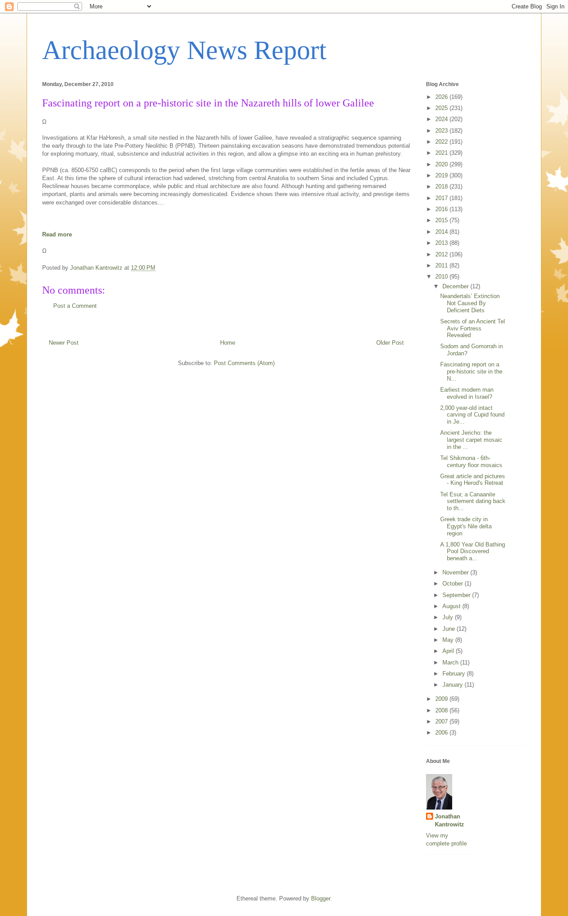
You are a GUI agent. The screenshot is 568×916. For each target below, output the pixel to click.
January (453, 684)
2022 (442, 141)
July (448, 617)
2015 (442, 220)
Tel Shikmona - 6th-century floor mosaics (471, 461)
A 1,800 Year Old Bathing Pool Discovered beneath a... (472, 551)
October (453, 583)
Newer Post (64, 342)
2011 (442, 265)
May (448, 640)
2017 (442, 198)
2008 (442, 710)
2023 (442, 130)
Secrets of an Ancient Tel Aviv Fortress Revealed (472, 328)
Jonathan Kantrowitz (449, 820)
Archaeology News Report (184, 50)
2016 (442, 209)
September (457, 595)
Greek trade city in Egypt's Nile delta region (466, 526)
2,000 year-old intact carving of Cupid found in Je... (472, 415)
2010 (442, 276)
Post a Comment (75, 306)
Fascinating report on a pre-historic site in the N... (471, 371)
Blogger (320, 898)
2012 (442, 254)
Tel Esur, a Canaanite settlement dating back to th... (472, 501)
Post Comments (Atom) (244, 363)
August (452, 606)
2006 (442, 732)
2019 (442, 175)
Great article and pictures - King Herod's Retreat (472, 480)
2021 (442, 152)
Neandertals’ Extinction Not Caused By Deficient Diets (470, 303)
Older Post (390, 342)
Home (227, 342)
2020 (442, 164)
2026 (442, 97)
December (456, 286)
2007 (442, 721)
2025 (442, 108)
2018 (442, 186)
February (454, 673)
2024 (442, 119)
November (456, 572)
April (449, 651)
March (451, 662)
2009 (442, 699)
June (449, 628)
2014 (442, 231)
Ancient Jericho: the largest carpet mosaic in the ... (471, 439)
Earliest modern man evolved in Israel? (466, 393)
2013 (442, 243)
